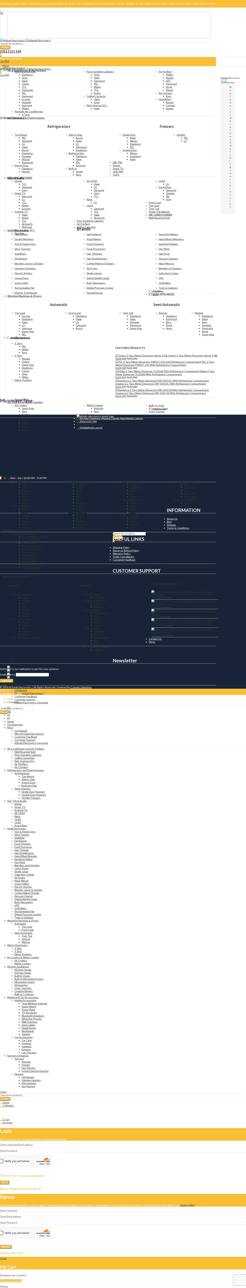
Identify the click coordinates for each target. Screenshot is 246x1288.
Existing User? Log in (11, 1252)
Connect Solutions (81, 687)
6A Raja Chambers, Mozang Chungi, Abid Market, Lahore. (111, 418)
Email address (7, 674)
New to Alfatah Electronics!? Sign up (20, 1188)
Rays (155, 294)
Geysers (13, 585)
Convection (159, 409)
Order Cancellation (123, 556)
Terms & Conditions (178, 527)
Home (224, 77)
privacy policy (187, 1205)
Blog (169, 521)
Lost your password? (32, 1175)
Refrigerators (58, 126)
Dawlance (158, 291)
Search (5, 47)
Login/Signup (7, 693)
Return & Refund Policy (126, 550)
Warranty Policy (121, 553)
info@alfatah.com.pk (90, 427)
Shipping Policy (121, 547)
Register (5, 1246)
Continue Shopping (11, 1280)
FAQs (152, 641)
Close (18, 693)
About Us (172, 518)
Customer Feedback (124, 559)
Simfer (14, 337)
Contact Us (155, 638)
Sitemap (171, 524)
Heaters (85, 585)
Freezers (167, 126)
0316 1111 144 (88, 421)
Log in (4, 1182)
